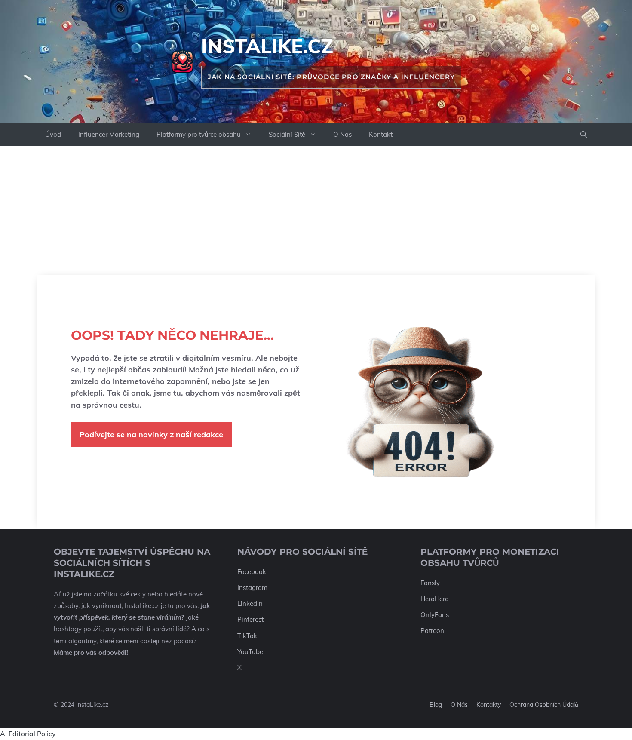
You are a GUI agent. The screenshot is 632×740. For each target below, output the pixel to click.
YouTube (250, 652)
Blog (436, 705)
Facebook (251, 572)
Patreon (432, 630)
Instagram (252, 587)
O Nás (342, 134)
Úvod (53, 134)
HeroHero (434, 599)
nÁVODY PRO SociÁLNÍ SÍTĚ (302, 552)
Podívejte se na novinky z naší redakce (151, 434)
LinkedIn (250, 603)
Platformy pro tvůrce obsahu (198, 134)
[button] (583, 134)
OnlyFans (434, 615)
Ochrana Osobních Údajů (543, 705)
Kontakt (381, 134)
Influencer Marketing (108, 134)
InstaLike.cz (267, 46)
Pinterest (250, 619)
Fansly (430, 583)
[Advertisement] (316, 210)
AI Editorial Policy (28, 733)
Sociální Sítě (287, 134)
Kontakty (488, 705)
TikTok (247, 636)
